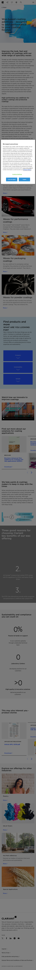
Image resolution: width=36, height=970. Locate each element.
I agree (24, 179)
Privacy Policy (27, 169)
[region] (18, 162)
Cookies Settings (17, 174)
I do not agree (11, 179)
